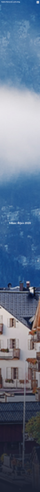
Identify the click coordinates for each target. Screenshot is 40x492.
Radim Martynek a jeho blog (10, 2)
